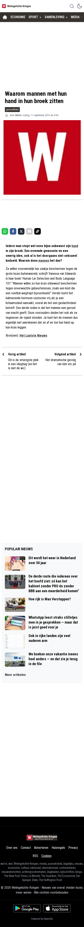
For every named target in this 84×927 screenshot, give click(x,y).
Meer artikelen (15, 675)
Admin (18, 115)
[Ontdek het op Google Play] (27, 908)
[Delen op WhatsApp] (5, 231)
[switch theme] (79, 6)
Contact (26, 848)
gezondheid (12, 109)
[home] (4, 17)
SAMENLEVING (54, 17)
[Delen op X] (21, 231)
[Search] (71, 6)
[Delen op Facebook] (13, 231)
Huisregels (58, 848)
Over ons (12, 848)
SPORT (33, 17)
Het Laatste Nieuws (33, 335)
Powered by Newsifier (42, 918)
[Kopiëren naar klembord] (37, 231)
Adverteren (41, 848)
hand (75, 246)
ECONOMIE (18, 17)
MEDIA (75, 17)
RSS (35, 856)
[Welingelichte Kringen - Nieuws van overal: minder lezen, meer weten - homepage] (17, 6)
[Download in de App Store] (57, 908)
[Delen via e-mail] (29, 231)
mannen (43, 261)
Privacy (73, 848)
